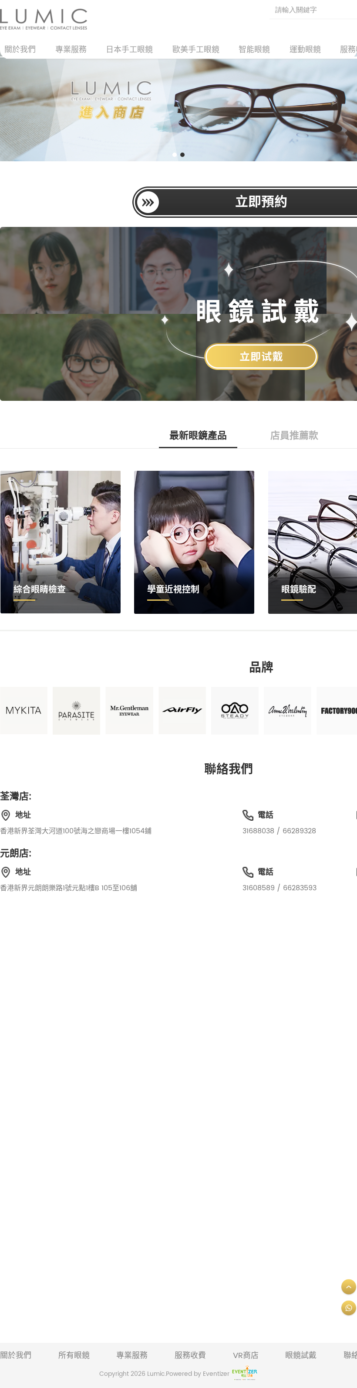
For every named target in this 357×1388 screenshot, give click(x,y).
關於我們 (20, 49)
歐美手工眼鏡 (195, 49)
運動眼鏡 (305, 49)
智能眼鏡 (254, 49)
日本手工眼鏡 (129, 49)
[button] (174, 155)
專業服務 (71, 49)
